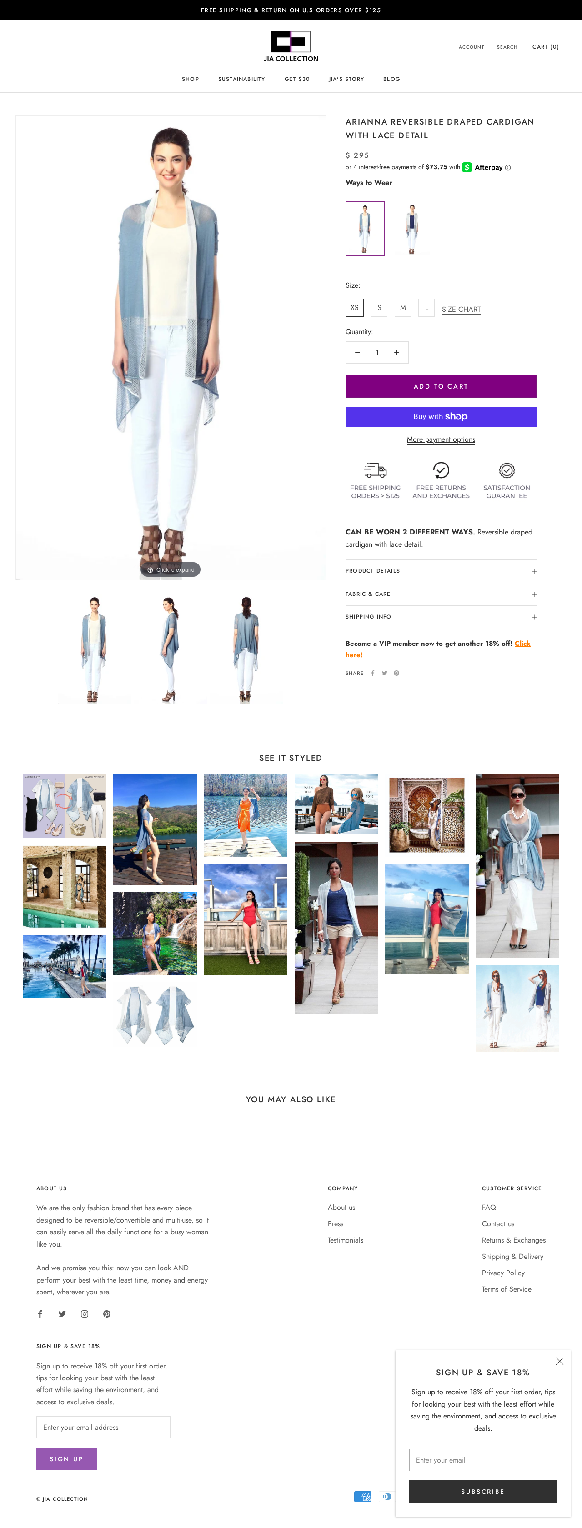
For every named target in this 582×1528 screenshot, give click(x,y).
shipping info (369, 617)
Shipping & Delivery (512, 1256)
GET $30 (297, 79)
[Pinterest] (396, 673)
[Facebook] (373, 673)
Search (507, 47)
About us (341, 1207)
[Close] (560, 1361)
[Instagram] (84, 1313)
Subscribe (483, 1491)
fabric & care (368, 594)
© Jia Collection (62, 1499)
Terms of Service (507, 1289)
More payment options (441, 439)
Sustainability (242, 79)
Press (335, 1223)
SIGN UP (67, 1458)
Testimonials (345, 1240)
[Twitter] (384, 673)
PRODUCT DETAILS (373, 571)
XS (355, 307)
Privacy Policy (503, 1273)
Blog (391, 79)
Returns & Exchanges (514, 1240)
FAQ (489, 1207)
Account (471, 47)
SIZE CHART (461, 309)
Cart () (545, 47)
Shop (190, 79)
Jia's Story (346, 79)
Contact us (498, 1223)
